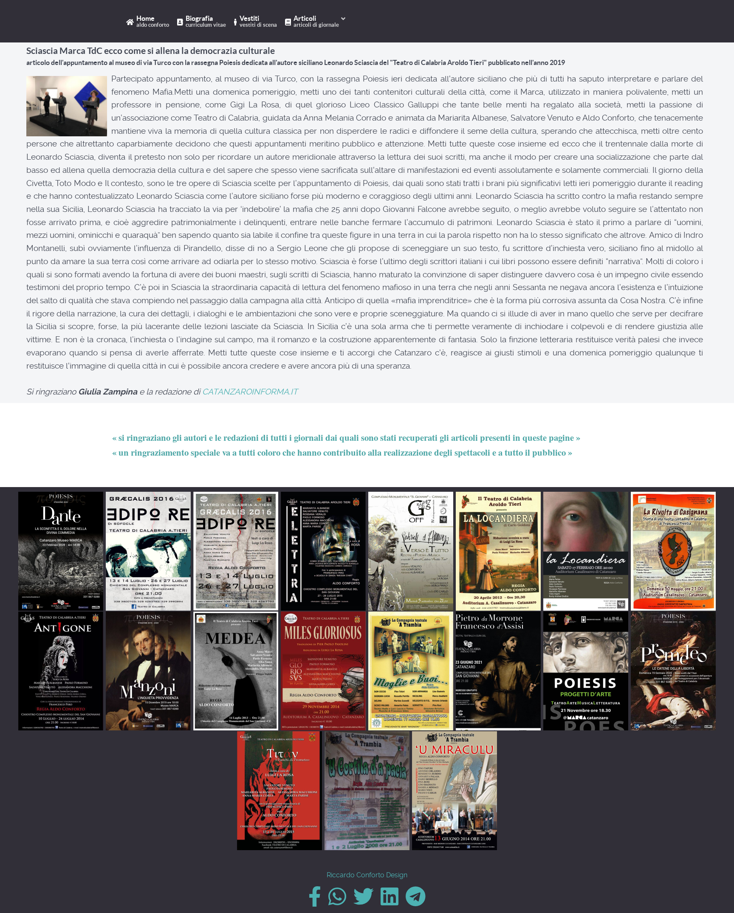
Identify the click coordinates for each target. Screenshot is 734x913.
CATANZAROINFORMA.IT (250, 392)
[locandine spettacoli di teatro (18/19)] (367, 790)
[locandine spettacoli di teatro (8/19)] (673, 551)
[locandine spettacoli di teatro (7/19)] (585, 551)
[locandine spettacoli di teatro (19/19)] (454, 790)
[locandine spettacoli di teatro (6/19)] (498, 551)
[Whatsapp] (337, 901)
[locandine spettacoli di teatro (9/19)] (60, 670)
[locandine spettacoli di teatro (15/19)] (585, 670)
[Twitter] (364, 901)
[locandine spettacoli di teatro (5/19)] (410, 551)
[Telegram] (416, 901)
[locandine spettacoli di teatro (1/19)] (60, 551)
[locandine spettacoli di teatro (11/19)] (235, 670)
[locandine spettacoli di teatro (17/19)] (279, 790)
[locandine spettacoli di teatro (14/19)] (498, 670)
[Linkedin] (390, 901)
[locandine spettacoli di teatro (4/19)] (323, 551)
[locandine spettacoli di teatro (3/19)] (235, 551)
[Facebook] (316, 901)
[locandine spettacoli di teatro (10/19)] (148, 670)
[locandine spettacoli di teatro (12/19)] (323, 670)
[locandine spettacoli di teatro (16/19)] (673, 670)
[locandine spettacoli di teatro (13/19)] (410, 670)
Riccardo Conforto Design (367, 875)
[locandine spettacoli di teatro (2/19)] (148, 551)
